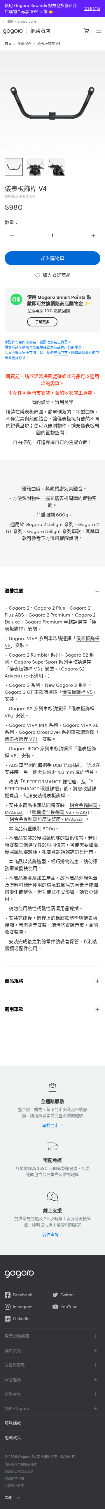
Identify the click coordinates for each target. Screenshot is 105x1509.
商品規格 (14, 980)
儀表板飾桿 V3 (24, 669)
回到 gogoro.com (21, 21)
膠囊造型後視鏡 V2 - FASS (59, 812)
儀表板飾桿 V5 (77, 692)
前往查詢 (50, 1234)
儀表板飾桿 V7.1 (21, 739)
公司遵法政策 (14, 1485)
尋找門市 (61, 352)
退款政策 (13, 1437)
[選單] (98, 31)
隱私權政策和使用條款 (21, 1464)
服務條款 (13, 1423)
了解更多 (42, 321)
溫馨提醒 (14, 590)
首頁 (8, 43)
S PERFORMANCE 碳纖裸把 (49, 784)
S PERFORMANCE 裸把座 (49, 781)
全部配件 (25, 43)
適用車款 (14, 1009)
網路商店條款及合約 (19, 1471)
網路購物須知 (14, 1478)
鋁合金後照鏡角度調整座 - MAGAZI (46, 819)
